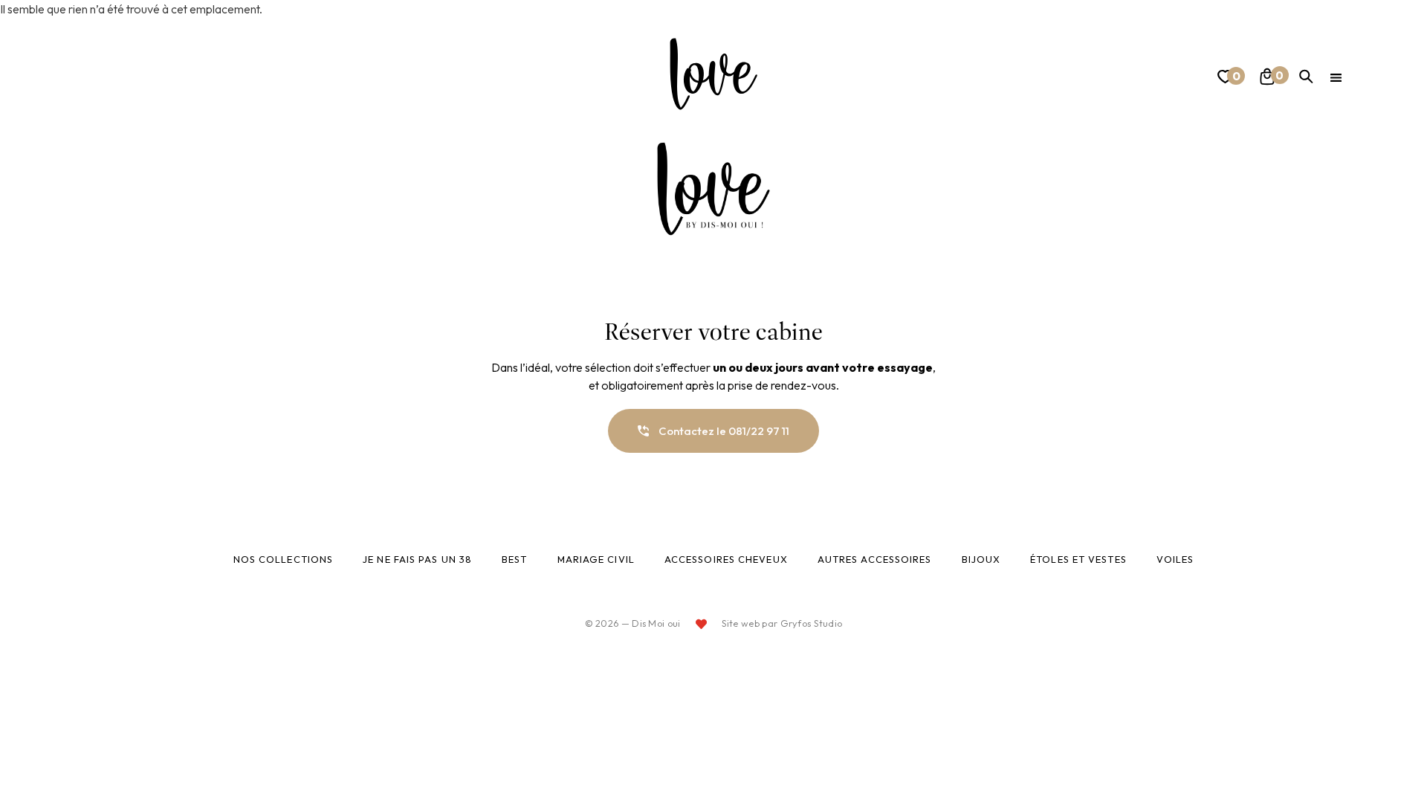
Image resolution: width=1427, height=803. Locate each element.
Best (514, 559)
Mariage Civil (596, 559)
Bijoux (981, 559)
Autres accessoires (875, 559)
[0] (1223, 79)
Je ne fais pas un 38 (417, 559)
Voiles (1175, 559)
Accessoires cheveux (726, 559)
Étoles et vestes (1078, 559)
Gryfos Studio (811, 623)
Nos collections (283, 559)
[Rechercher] (1306, 76)
